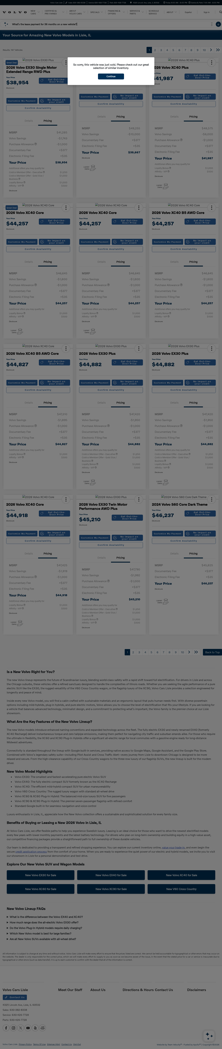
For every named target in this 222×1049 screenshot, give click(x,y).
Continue (111, 76)
